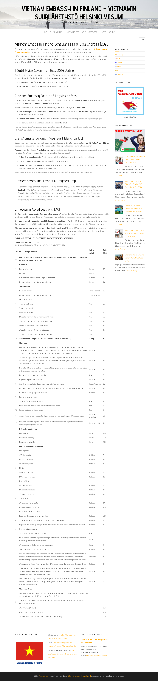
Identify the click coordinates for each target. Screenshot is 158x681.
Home (45, 32)
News (104, 32)
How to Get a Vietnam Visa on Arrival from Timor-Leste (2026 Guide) (62, 653)
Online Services (56, 32)
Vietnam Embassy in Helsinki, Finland (79, 676)
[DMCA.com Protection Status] (128, 641)
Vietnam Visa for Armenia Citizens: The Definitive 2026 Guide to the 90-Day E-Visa (133, 209)
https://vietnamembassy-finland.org (97, 655)
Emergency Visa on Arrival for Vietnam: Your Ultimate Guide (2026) (134, 258)
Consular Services (89, 32)
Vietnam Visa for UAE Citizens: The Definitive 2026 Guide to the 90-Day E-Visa (134, 233)
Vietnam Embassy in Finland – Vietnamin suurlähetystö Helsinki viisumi (79, 13)
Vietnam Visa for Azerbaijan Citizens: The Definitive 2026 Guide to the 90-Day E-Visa (133, 184)
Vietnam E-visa (73, 32)
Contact (112, 32)
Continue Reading (120, 175)
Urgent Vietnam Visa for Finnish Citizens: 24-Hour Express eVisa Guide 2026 (135, 159)
